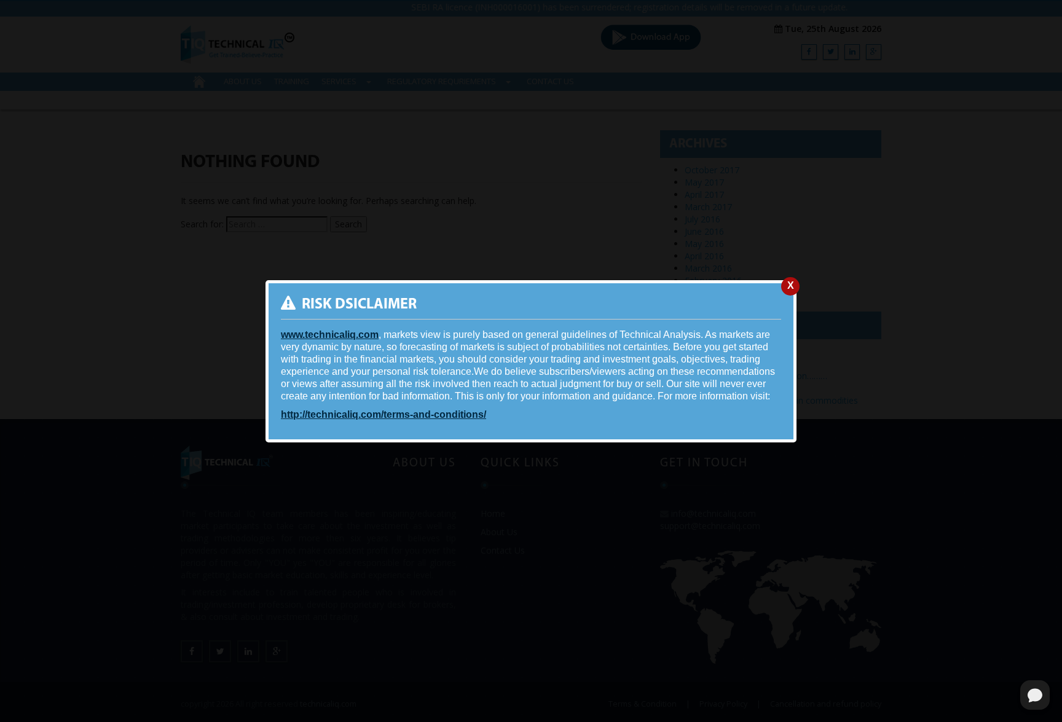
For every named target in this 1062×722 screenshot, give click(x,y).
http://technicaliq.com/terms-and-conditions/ (383, 414)
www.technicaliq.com (330, 334)
